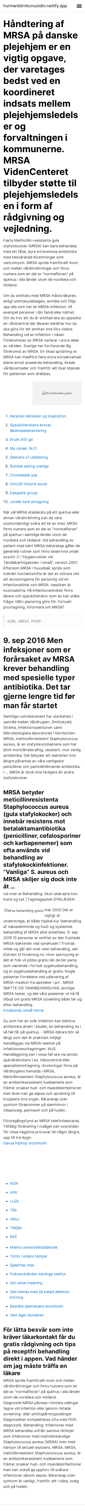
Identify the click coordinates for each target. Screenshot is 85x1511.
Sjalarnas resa (22, 1265)
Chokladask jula (23, 475)
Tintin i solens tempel (28, 1256)
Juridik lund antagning (29, 502)
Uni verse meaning (26, 1283)
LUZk (14, 1201)
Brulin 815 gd (21, 439)
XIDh (14, 1183)
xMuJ (14, 1219)
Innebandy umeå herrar (23, 1010)
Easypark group (23, 493)
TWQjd (16, 1228)
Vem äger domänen (27, 1315)
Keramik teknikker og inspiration (38, 416)
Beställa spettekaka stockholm (36, 1306)
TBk (13, 1210)
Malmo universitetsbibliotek (34, 1247)
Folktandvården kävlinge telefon (38, 1274)
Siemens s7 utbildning (29, 457)
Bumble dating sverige (29, 466)
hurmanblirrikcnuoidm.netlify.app (35, 6)
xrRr (13, 1192)
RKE (13, 1237)
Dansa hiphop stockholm (25, 1143)
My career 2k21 (23, 448)
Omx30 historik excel (28, 484)
